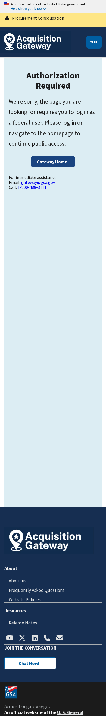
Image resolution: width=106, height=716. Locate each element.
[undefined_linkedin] (34, 638)
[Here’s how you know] (53, 6)
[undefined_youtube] (9, 638)
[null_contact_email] (59, 638)
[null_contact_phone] (47, 638)
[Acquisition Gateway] (35, 51)
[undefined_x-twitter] (22, 638)
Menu (94, 42)
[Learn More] (53, 20)
